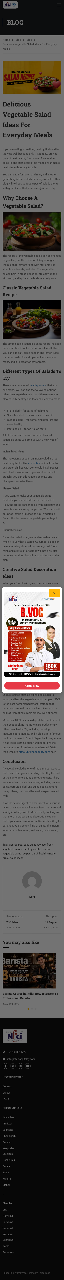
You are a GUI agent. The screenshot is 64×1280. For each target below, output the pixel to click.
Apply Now (32, 685)
